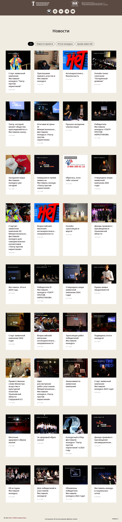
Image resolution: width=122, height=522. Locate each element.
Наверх (114, 519)
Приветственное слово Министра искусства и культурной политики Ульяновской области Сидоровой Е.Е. (17, 390)
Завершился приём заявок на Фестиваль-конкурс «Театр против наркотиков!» (46, 182)
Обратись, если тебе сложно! (73, 179)
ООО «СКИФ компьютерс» (17, 518)
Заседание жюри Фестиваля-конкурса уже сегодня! (17, 181)
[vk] (61, 11)
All (31, 44)
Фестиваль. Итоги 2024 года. (17, 288)
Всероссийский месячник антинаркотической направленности (47, 230)
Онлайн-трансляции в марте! (72, 228)
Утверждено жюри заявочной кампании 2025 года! (103, 181)
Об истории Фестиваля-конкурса (14, 491)
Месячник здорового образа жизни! (17, 440)
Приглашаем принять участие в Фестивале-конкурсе (46, 77)
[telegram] (67, 11)
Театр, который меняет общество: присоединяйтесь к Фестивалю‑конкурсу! (19, 128)
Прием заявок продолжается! (101, 288)
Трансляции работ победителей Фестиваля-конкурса (75, 339)
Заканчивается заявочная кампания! (73, 384)
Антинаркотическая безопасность (75, 74)
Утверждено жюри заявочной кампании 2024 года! (75, 291)
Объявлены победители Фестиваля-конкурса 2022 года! (75, 492)
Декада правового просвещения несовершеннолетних (105, 440)
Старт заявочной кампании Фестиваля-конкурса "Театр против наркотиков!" (17, 80)
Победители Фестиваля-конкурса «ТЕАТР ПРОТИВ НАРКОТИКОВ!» (102, 129)
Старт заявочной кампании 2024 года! (17, 338)
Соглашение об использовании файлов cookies (61, 519)
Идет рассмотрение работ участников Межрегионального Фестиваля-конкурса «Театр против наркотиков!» (46, 390)
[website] (49, 11)
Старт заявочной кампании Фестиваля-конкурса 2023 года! (103, 385)
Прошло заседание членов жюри (75, 125)
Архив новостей (84, 44)
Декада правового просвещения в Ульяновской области (103, 230)
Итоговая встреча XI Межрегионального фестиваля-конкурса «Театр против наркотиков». (46, 132)
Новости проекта (45, 44)
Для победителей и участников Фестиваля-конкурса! (46, 492)
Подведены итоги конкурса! (103, 336)
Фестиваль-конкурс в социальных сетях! (103, 491)
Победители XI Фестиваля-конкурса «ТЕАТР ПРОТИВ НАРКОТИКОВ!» (45, 292)
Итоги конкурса (65, 44)
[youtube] (73, 11)
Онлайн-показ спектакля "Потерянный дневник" (101, 77)
